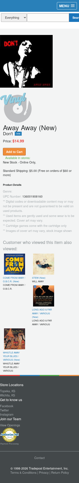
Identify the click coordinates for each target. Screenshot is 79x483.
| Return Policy (59, 472)
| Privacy (43, 472)
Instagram (6, 414)
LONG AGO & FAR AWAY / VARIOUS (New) (42, 313)
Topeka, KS (7, 391)
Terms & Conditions (23, 472)
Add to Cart (14, 152)
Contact (39, 458)
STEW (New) (39, 277)
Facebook (6, 406)
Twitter (4, 410)
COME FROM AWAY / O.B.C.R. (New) (14, 279)
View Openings (10, 425)
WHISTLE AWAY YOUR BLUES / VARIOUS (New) (11, 356)
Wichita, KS (7, 395)
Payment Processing (9, 444)
